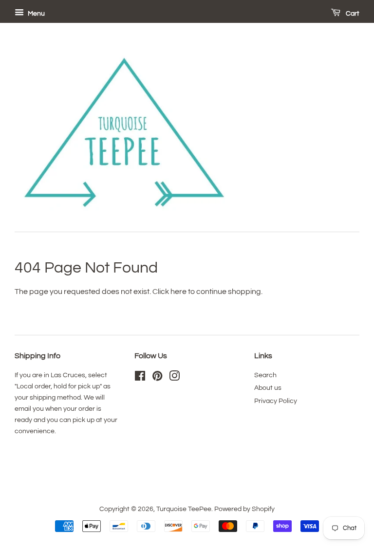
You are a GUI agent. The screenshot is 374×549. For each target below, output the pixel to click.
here (178, 291)
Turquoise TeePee (183, 509)
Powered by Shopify (244, 509)
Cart (351, 13)
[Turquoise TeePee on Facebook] (140, 378)
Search (265, 375)
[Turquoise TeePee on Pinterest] (157, 378)
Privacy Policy (275, 401)
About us (267, 387)
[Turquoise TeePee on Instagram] (174, 378)
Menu (35, 13)
